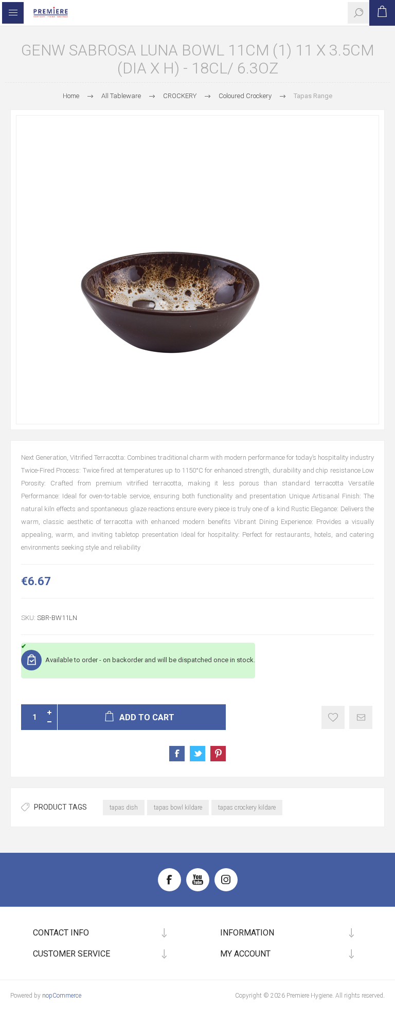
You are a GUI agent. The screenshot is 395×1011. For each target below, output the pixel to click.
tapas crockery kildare (247, 807)
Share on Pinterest (218, 753)
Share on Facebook (177, 753)
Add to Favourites (333, 717)
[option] (197, 269)
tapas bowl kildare (178, 807)
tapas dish (124, 807)
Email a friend (360, 717)
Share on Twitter (197, 753)
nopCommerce (61, 995)
